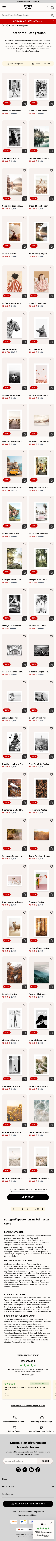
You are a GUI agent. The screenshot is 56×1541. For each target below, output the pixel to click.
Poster (13, 26)
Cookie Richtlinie (25, 1511)
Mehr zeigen (28, 1197)
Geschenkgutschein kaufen (30, 1504)
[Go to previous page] (13, 1209)
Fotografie (23, 26)
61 (38, 1209)
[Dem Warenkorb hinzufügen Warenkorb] (24, 103)
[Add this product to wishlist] (24, 75)
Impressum (39, 1511)
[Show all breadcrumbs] (5, 25)
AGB (14, 1511)
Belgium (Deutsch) (28, 1529)
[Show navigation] (4, 7)
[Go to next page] (42, 1209)
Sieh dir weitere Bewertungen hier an (28, 1405)
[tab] (46, 7)
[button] (43, 1529)
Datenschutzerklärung (28, 1515)
